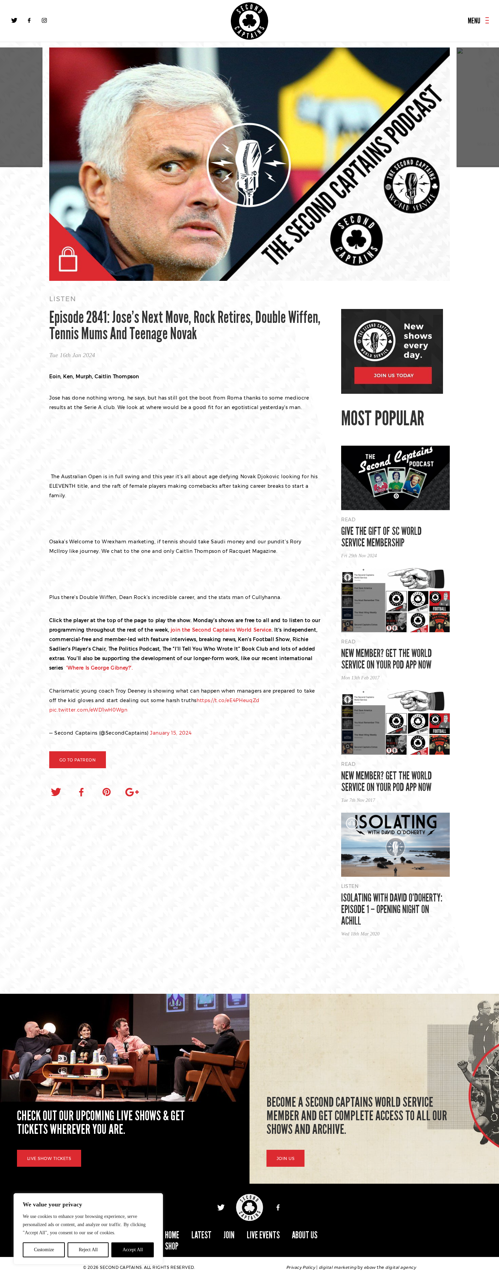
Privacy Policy (300, 1267)
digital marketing (337, 1267)
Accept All (133, 1249)
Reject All (88, 1249)
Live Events (263, 1235)
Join (229, 1235)
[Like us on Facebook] (29, 20)
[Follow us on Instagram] (44, 20)
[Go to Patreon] (249, 164)
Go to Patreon (77, 759)
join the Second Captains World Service (221, 630)
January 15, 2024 (170, 733)
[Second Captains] (249, 21)
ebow (370, 1267)
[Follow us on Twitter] (14, 20)
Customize (44, 1249)
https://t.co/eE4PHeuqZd (228, 700)
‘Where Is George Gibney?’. (98, 668)
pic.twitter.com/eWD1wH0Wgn (88, 710)
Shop (172, 1246)
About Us (304, 1235)
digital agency (400, 1267)
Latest (201, 1235)
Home (172, 1235)
